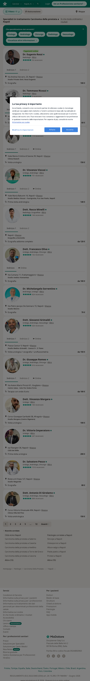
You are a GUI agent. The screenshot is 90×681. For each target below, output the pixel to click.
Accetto (69, 130)
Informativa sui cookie (21, 122)
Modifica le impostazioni (22, 130)
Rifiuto (52, 130)
